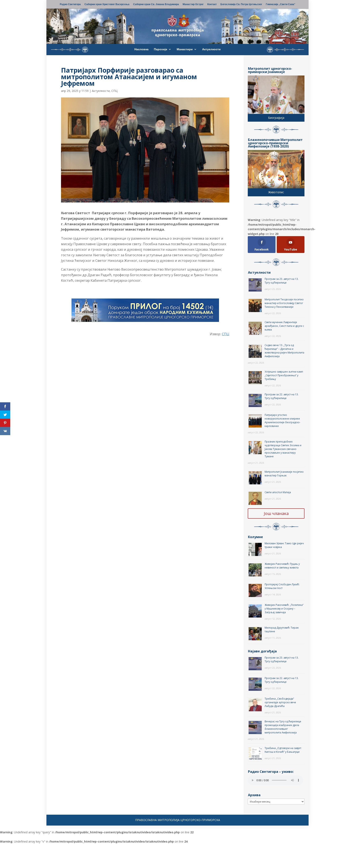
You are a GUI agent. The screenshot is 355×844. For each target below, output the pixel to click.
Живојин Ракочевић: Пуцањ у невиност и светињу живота (282, 565)
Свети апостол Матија (278, 492)
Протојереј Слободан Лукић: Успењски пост (282, 586)
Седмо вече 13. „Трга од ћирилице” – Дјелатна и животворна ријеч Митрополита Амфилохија (284, 350)
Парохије (160, 49)
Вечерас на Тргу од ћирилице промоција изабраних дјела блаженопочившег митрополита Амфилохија (283, 727)
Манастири (185, 49)
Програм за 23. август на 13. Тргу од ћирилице (282, 280)
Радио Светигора (70, 4)
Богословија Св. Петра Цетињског (241, 4)
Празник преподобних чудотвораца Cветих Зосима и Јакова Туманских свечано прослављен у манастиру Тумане (283, 449)
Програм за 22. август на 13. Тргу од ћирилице (282, 396)
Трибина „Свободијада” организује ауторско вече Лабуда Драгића (280, 702)
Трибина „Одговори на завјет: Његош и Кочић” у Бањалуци (283, 750)
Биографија (276, 118)
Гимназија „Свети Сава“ (280, 4)
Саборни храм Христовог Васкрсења (106, 4)
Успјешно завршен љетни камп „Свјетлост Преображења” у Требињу (284, 375)
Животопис (276, 192)
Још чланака (276, 513)
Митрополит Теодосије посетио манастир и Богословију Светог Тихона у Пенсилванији (284, 303)
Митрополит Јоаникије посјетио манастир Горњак (284, 473)
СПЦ (114, 91)
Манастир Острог (193, 4)
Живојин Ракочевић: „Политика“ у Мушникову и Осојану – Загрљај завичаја (284, 608)
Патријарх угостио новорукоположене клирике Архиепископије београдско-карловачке (282, 420)
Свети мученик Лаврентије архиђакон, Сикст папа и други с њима (284, 325)
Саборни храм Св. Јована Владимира (156, 4)
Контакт (212, 4)
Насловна (141, 49)
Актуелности (211, 49)
